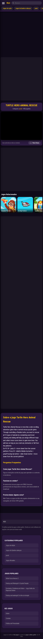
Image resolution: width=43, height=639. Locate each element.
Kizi (8, 3)
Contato (8, 618)
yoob (36, 8)
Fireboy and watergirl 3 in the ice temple (17, 595)
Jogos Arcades (10, 560)
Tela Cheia (35, 143)
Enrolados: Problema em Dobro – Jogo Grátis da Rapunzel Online (20, 589)
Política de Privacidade (12, 623)
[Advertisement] (21, 34)
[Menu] (3, 3)
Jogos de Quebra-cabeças (23, 8)
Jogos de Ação (7, 8)
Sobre (7, 613)
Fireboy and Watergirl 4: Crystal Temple (17, 583)
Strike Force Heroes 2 (12, 578)
